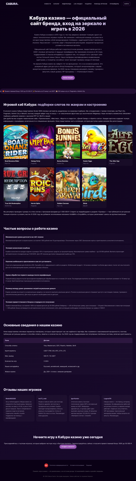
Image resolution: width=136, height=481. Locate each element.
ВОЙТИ (126, 4)
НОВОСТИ (47, 4)
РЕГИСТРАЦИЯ (68, 77)
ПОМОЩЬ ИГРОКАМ (100, 4)
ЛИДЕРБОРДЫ (66, 4)
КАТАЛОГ (56, 4)
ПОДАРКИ (88, 4)
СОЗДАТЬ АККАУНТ (68, 446)
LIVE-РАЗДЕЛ (78, 4)
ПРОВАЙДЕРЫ (114, 4)
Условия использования (77, 465)
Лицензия (89, 465)
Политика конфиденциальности (58, 465)
